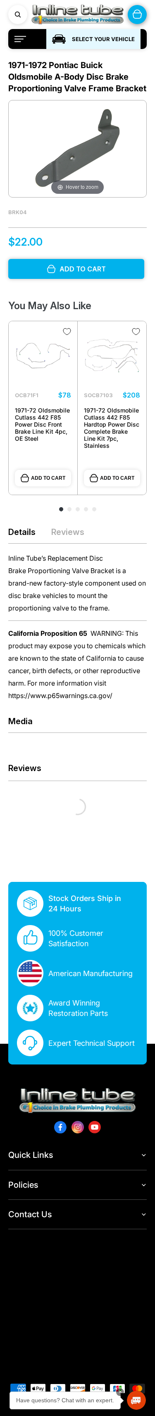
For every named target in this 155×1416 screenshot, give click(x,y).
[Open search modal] (17, 14)
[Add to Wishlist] (67, 331)
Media (20, 721)
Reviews (67, 532)
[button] (136, 1400)
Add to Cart (48, 478)
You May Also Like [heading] (49, 306)
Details (22, 532)
